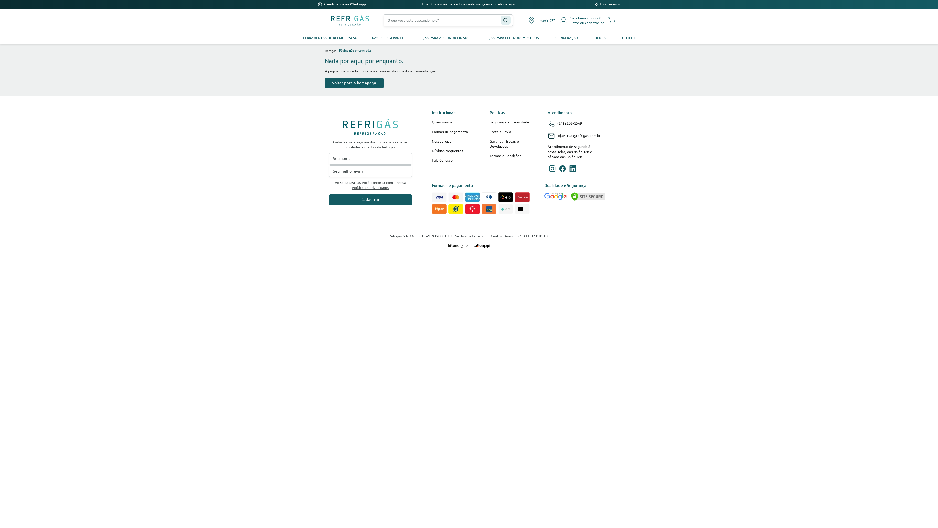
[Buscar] (506, 20)
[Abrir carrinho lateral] (612, 20)
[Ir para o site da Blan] (458, 246)
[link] (330, 38)
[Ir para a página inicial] (350, 20)
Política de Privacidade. (370, 188)
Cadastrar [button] (370, 199)
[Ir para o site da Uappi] (482, 246)
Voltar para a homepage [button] (354, 83)
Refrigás (330, 51)
